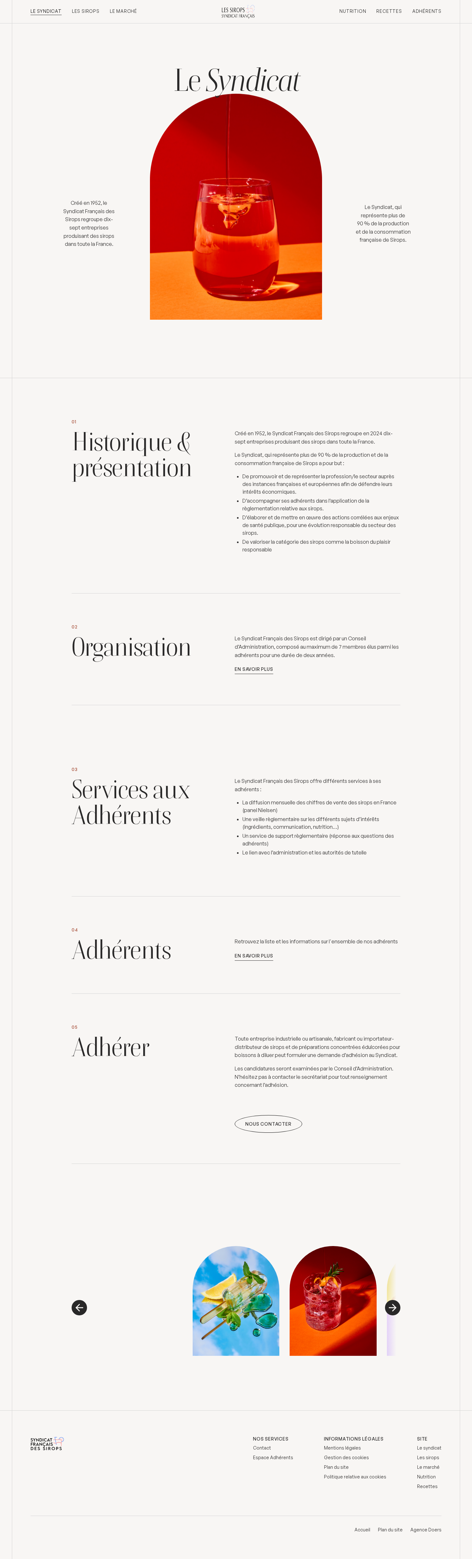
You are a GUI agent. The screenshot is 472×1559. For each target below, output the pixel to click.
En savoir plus (254, 669)
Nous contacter (268, 1124)
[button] (82, 1307)
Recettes (389, 11)
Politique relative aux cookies (355, 1476)
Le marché (123, 11)
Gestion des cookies (346, 1457)
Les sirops (86, 11)
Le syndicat (46, 11)
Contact (262, 1448)
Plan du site (336, 1467)
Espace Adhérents (273, 1457)
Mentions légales (342, 1448)
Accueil (362, 1529)
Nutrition (352, 11)
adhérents (426, 11)
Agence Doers (425, 1529)
